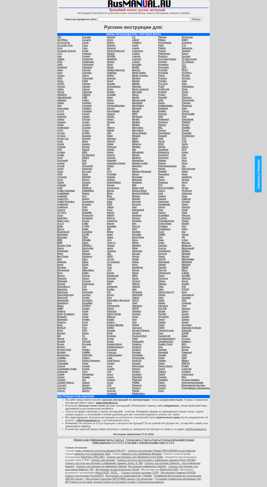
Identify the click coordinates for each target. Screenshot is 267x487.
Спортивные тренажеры (196, 388)
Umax (185, 152)
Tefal (184, 81)
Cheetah (86, 72)
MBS (134, 114)
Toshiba (186, 127)
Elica (85, 259)
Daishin (86, 138)
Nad (134, 207)
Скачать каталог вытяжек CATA (140, 472)
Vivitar (185, 221)
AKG (60, 78)
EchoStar (87, 231)
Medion (136, 122)
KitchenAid (113, 305)
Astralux (62, 177)
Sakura (162, 199)
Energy (86, 275)
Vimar (185, 204)
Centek (86, 56)
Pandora (137, 344)
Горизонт (187, 352)
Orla (134, 322)
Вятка (185, 349)
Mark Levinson (140, 89)
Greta (110, 89)
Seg (160, 237)
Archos (61, 136)
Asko (60, 171)
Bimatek (62, 278)
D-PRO (86, 133)
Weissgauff (188, 248)
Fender (86, 319)
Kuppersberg (114, 344)
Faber (85, 314)
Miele (135, 138)
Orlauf (135, 325)
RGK (160, 138)
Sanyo (161, 207)
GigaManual (160, 475)
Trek (184, 116)
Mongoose (138, 160)
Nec (134, 223)
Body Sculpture (65, 314)
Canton (61, 380)
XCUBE (186, 275)
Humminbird (114, 182)
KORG (110, 327)
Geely (110, 40)
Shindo (162, 264)
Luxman (136, 59)
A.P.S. (60, 130)
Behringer (62, 251)
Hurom (111, 185)
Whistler (186, 264)
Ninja (135, 248)
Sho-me (162, 270)
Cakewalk (62, 363)
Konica (111, 322)
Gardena (87, 388)
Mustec (136, 196)
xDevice (186, 278)
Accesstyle (63, 42)
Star (160, 347)
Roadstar (163, 149)
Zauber (185, 316)
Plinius (162, 40)
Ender (85, 273)
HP (108, 168)
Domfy (86, 199)
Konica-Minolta (115, 325)
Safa (160, 193)
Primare (162, 78)
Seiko (161, 242)
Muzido (136, 199)
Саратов (186, 369)
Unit (184, 155)
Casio (85, 42)
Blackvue (62, 292)
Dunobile (87, 212)
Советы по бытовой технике (85, 482)
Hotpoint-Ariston (116, 163)
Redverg (163, 122)
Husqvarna (113, 188)
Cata (84, 48)
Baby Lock (63, 221)
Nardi (135, 212)
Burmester (63, 355)
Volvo (185, 229)
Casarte (86, 40)
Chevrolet (87, 78)
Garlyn (86, 390)
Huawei (111, 177)
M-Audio (136, 64)
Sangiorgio (164, 204)
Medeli (135, 119)
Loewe (135, 48)
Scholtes (163, 226)
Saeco (161, 190)
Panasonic (138, 341)
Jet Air (110, 259)
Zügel (185, 336)
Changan (87, 67)
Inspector (112, 221)
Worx (184, 270)
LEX (109, 385)
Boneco (61, 322)
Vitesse (186, 215)
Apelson (61, 116)
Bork (60, 325)
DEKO (85, 157)
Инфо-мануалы (102, 442)
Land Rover (113, 360)
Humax (111, 179)
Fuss (85, 371)
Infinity (110, 215)
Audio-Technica (65, 201)
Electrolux (87, 248)
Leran (110, 382)
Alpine (60, 103)
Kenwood (112, 286)
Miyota (136, 155)
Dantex (86, 144)
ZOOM (185, 333)
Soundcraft (164, 336)
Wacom (186, 242)
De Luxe (86, 171)
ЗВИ (184, 358)
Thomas (186, 103)
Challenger (88, 62)
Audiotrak (62, 204)
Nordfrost (137, 267)
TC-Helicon (188, 62)
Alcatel (61, 86)
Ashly (60, 168)
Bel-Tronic (63, 256)
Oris (134, 319)
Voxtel (185, 234)
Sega (161, 240)
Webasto (186, 245)
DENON (86, 177)
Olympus (137, 292)
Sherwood (163, 262)
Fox (84, 347)
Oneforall (137, 295)
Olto (134, 289)
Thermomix (188, 100)
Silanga (162, 284)
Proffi (161, 86)
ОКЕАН (186, 363)
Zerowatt (186, 325)
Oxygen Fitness (141, 330)
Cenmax (86, 53)
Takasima (187, 48)
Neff (134, 229)
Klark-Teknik (114, 314)
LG (133, 37)
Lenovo (111, 380)
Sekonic (162, 245)
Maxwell (136, 108)
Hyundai (111, 174)
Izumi (110, 234)
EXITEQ (86, 305)
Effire (85, 237)
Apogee (61, 122)
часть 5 (157, 440)
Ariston (61, 146)
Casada (86, 37)
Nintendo (137, 251)
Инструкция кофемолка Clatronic (147, 466)
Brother (61, 352)
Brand (60, 338)
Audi (59, 188)
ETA (84, 286)
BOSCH (61, 327)
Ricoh (161, 141)
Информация (98, 440)
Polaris (162, 48)
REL (160, 127)
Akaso (61, 75)
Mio (134, 149)
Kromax (111, 336)
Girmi (110, 64)
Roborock (163, 152)
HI (108, 125)
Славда (186, 371)
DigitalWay (88, 190)
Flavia (85, 333)
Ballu (60, 226)
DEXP (85, 185)
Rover (161, 179)
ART (59, 149)
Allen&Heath (64, 97)
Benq (60, 264)
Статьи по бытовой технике (178, 440)
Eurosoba (87, 292)
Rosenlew (163, 174)
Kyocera (111, 352)
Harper (111, 108)
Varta (184, 163)
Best (60, 273)
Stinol (161, 363)
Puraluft (162, 97)
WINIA (185, 267)
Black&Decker (65, 295)
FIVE (84, 330)
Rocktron (163, 157)
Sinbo (161, 300)
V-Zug (185, 240)
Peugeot (136, 374)
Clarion (86, 86)
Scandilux (163, 215)
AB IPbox (62, 40)
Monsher (137, 166)
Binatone (62, 281)
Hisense (111, 138)
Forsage (86, 344)
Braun (60, 344)
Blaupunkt (63, 300)
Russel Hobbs (166, 188)
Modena (136, 157)
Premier (162, 62)
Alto (59, 105)
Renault (162, 136)
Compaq (86, 105)
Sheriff (162, 259)
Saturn (162, 212)
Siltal (161, 286)
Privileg (162, 81)
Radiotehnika (165, 105)
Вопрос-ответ (82, 440)
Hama (110, 100)
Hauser (111, 114)
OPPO (135, 308)
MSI (134, 185)
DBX (84, 152)
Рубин (185, 366)
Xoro (184, 292)
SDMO (161, 234)
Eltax (85, 267)
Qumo (161, 103)
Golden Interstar (116, 70)
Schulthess (164, 229)
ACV (59, 53)
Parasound (138, 358)
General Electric (116, 51)
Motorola (137, 179)
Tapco (185, 53)
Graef (110, 81)
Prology (162, 92)
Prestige (163, 70)
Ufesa (185, 146)
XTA (184, 286)
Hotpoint (111, 160)
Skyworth (163, 316)
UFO (184, 149)
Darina (86, 146)
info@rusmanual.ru (196, 429)
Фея (184, 377)
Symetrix (187, 42)
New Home (138, 237)
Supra (161, 382)
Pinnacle (137, 385)
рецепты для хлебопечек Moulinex (142, 453)
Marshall (137, 92)
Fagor (85, 316)
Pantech (136, 347)
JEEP (110, 256)
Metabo (136, 136)
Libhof (135, 40)
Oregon (136, 314)
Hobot (110, 144)
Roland (162, 160)
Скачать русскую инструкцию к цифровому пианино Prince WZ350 (156, 460)
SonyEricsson (166, 330)
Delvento (87, 168)
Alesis (60, 92)
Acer (60, 48)
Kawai (110, 281)
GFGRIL (111, 56)
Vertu (184, 182)
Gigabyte (112, 59)
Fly (83, 336)
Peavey (136, 369)
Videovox (187, 193)
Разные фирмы (191, 380)
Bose (60, 330)
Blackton (62, 289)
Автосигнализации (192, 382)
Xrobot (185, 284)
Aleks (60, 89)
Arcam (61, 133)
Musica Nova (139, 190)
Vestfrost (187, 190)
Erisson (86, 281)
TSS (184, 138)
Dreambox (88, 201)
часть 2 (120, 440)
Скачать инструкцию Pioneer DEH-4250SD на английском (161, 450)
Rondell (162, 171)
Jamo (110, 248)
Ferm (85, 322)
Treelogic (187, 133)
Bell (59, 259)
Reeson (162, 114)
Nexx (135, 240)
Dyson (85, 221)
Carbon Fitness (65, 382)
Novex (135, 270)
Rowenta (163, 182)
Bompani (62, 319)
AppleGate (63, 127)
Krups (110, 341)
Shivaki (162, 267)
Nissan (136, 253)
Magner (136, 78)
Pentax (136, 371)
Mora (135, 168)
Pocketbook (164, 42)
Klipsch (111, 316)
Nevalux (136, 234)
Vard (184, 160)
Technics (187, 72)
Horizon (111, 157)
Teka (184, 83)
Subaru (162, 371)
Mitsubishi (137, 152)
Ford (84, 338)
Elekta (85, 251)
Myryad (136, 201)
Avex (60, 215)
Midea (135, 141)
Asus (60, 179)
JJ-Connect (113, 262)
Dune (85, 210)
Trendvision (188, 136)
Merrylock (137, 130)
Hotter (110, 166)
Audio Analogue (66, 190)
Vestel (185, 188)
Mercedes (137, 127)
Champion (87, 64)
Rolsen (162, 163)
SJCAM (162, 308)
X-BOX (185, 273)
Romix (161, 168)
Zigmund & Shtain (191, 327)
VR (183, 237)
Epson (85, 278)
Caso (85, 45)
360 (59, 37)
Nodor (135, 259)
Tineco (185, 111)
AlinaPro (62, 94)
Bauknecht (63, 231)
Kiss (109, 303)
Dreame (86, 204)
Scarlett (162, 218)
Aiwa (60, 70)
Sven (161, 390)
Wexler (185, 256)
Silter (161, 289)
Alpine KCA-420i (168, 469)
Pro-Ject (163, 83)
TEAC (185, 70)
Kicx (109, 297)
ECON (85, 234)
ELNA (85, 264)
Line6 (135, 45)
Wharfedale (188, 259)
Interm (110, 223)
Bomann (62, 316)
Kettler (111, 289)
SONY (161, 327)
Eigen (85, 242)
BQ (59, 336)
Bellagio (61, 262)
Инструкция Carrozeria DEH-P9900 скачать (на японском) (119, 478)
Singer (161, 303)
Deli (84, 160)
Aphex (61, 119)
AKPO (60, 83)
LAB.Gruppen (114, 355)
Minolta (136, 146)
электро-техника (148, 442)
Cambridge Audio (67, 369)
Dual (84, 207)
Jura (109, 267)
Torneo (185, 125)
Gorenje (111, 78)
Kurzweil (111, 349)
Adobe (61, 59)
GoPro (110, 75)
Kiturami (111, 311)
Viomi (185, 210)
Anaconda (63, 108)
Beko (60, 253)
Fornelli (86, 341)
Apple (60, 125)
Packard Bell (139, 336)
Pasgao (136, 363)
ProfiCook (163, 89)
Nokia (135, 262)
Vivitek (185, 223)
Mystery (136, 204)
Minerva (136, 144)
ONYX (135, 300)
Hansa (110, 103)
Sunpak (162, 377)
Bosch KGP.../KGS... (107, 472)
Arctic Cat (63, 138)
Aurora (61, 210)
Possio (162, 51)
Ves (184, 185)
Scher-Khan (164, 223)
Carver (61, 390)
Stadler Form (165, 344)
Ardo (60, 141)
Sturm (161, 369)
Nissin (135, 256)
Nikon (135, 242)
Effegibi (86, 240)
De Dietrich (88, 155)
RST (160, 185)
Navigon (136, 221)
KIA (109, 292)
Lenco (110, 377)
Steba (161, 358)
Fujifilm (86, 352)
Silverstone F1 (166, 292)
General (111, 48)
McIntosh (137, 116)
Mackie (136, 70)
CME (84, 97)
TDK (184, 67)
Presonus (163, 67)
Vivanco (186, 218)
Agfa (60, 64)
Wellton (186, 251)
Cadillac (61, 358)
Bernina (61, 267)
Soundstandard (166, 338)
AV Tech (61, 212)
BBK (60, 242)
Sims (161, 297)
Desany (86, 182)
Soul (160, 333)
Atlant (60, 182)
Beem (60, 248)
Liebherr (137, 42)
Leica (110, 374)
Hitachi (111, 141)
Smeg (161, 319)
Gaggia (86, 377)
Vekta (185, 171)
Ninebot (136, 245)
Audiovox (62, 207)
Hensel (111, 122)
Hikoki (110, 130)
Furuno (86, 366)
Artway (61, 152)
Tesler (185, 92)
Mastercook (138, 100)
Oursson (137, 327)
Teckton (186, 78)
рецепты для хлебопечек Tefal (92, 453)
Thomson (187, 105)
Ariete (60, 144)
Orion (135, 316)
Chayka (86, 70)
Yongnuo (186, 303)
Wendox (186, 253)
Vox (184, 231)
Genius (111, 53)
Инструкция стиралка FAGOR (178, 472)
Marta (135, 94)
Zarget (185, 314)
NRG (134, 275)
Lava (109, 366)
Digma (85, 193)
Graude (111, 83)
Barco (60, 229)
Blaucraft (62, 297)
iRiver (110, 231)
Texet (185, 94)
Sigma (161, 281)
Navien (136, 218)
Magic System (140, 75)
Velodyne (187, 177)
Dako (85, 141)
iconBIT (111, 199)
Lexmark (112, 393)
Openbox (137, 305)
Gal (84, 380)
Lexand (111, 388)
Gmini (110, 67)
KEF (109, 284)
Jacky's (111, 242)
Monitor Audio (140, 163)
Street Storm (165, 366)
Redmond (163, 119)
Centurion (87, 59)
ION (109, 229)
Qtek (160, 100)
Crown (85, 122)
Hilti (109, 133)
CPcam (86, 119)
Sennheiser (164, 251)
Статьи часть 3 (134, 440)
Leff (109, 371)
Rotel (161, 177)
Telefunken (188, 86)
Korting (111, 330)
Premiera (163, 64)
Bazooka (62, 237)
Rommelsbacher (167, 166)
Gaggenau (87, 374)
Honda (110, 149)
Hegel (110, 119)
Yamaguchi (188, 295)
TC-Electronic (189, 59)
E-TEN (85, 226)
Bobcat (61, 311)
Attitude (61, 185)
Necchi (136, 226)
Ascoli (60, 166)
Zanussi (186, 308)
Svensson (187, 37)
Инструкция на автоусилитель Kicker (117, 469)
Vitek (184, 212)
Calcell (61, 366)
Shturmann (164, 273)
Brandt (61, 341)
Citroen (86, 83)
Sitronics (163, 305)
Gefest (110, 42)
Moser (135, 174)
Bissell (61, 284)
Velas (185, 174)
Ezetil (85, 311)
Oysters (136, 333)
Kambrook (113, 275)
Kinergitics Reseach (118, 300)
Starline (162, 349)
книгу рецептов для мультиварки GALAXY (101, 450)
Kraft (110, 333)
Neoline (136, 231)
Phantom (137, 377)
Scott (161, 231)
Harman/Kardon (116, 105)
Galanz (86, 382)
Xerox (185, 281)
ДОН (184, 355)
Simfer (162, 295)
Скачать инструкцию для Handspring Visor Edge (135, 456)
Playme (162, 37)
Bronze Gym (64, 349)
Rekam (162, 125)
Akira (60, 81)
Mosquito (137, 177)
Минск (185, 360)
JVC (109, 270)
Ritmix (161, 146)
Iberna (110, 190)
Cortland (87, 111)
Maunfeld (137, 103)
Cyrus (85, 130)
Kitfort (110, 308)
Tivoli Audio (188, 114)
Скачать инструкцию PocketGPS (84, 475)
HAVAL (111, 116)
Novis (135, 273)
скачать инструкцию (103, 460)
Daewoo (86, 136)
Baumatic (62, 234)
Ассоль (186, 338)
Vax (184, 166)
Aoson (61, 114)
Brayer (61, 347)
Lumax (136, 53)
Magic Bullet (139, 72)
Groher (111, 92)
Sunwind (163, 380)
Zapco (185, 311)
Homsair (111, 146)
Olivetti (136, 286)
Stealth (162, 355)
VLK (184, 226)
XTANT (185, 289)
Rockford (163, 155)
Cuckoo (86, 127)
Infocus (111, 218)
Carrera (61, 388)
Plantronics (138, 393)
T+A (184, 45)
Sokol (161, 325)
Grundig (111, 94)
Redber (162, 111)
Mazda (135, 111)
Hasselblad (113, 111)
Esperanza (88, 284)
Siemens (163, 278)
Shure (161, 275)
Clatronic (87, 92)
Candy (61, 374)
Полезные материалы (151, 482)
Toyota (185, 130)
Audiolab (62, 196)
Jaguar (111, 245)
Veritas (185, 179)
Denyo (85, 179)
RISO (161, 144)
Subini (161, 374)
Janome (111, 251)
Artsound (62, 160)
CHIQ (85, 81)
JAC (109, 240)
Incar (110, 210)
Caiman (61, 360)
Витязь (186, 347)
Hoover (111, 155)
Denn (85, 174)
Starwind (163, 352)
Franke (86, 349)
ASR (59, 174)
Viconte (186, 201)
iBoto (110, 193)
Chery (85, 75)
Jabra (110, 237)
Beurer (61, 275)
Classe (86, 89)
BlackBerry (63, 286)
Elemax (86, 253)
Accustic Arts (65, 45)
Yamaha (186, 297)
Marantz (136, 86)
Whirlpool (187, 262)
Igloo (109, 201)
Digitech (86, 188)
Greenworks (114, 86)
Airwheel (62, 67)
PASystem (138, 366)
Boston (61, 333)
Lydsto (136, 62)
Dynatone (87, 218)
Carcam (61, 385)
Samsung (163, 201)
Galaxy (86, 385)
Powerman (164, 53)
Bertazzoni (63, 270)
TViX (184, 141)
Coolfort (86, 108)
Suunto (162, 385)
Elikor (85, 262)
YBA (184, 300)
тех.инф (131, 442)
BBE (59, 240)
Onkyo (135, 297)
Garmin (111, 37)
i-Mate (110, 207)
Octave (136, 281)
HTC (109, 171)
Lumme (136, 56)
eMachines (88, 270)
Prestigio (163, 72)
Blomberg (62, 303)
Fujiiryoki (87, 355)
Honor (110, 152)
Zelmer (185, 319)
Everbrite (87, 300)
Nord (135, 264)
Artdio (60, 155)
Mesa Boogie (139, 133)
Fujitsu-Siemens (91, 360)
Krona (110, 338)
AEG (59, 62)
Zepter (185, 322)
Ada (59, 56)
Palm (135, 338)
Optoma (136, 311)
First (84, 327)
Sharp (161, 256)
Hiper (110, 136)
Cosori (86, 114)
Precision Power (167, 59)
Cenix (85, 51)
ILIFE (109, 204)
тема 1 (163, 442)
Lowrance (137, 51)
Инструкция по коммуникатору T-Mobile (129, 475)
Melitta (136, 125)
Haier (110, 97)
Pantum (136, 352)
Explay (86, 308)
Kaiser (110, 273)
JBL (109, 253)
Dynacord (87, 215)
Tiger (184, 108)
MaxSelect (138, 105)
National (136, 215)
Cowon (86, 116)
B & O (60, 223)
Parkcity (137, 360)
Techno (186, 75)
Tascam (186, 56)
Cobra (85, 100)
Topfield (186, 122)
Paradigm (137, 355)
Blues (60, 305)
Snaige (162, 322)
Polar (161, 45)
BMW (60, 308)
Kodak (110, 319)
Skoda (161, 311)
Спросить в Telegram (258, 174)
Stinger (162, 360)
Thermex (187, 97)
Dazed (85, 149)
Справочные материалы (182, 478)
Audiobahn (63, 193)
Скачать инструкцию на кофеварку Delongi (101, 466)
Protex (162, 94)
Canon (61, 377)
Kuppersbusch (115, 347)
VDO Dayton (188, 168)
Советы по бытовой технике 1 (120, 482)
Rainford (163, 108)
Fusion (86, 369)
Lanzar (111, 363)
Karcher (111, 278)
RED (160, 116)
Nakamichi (138, 210)
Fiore (85, 325)
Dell (84, 163)
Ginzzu (110, 62)
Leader (111, 369)
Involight (111, 226)
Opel (134, 303)
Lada (109, 358)
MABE (135, 67)
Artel (60, 157)
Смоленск (187, 374)
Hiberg (110, 127)
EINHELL (87, 245)
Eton (84, 289)
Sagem (162, 196)
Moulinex (137, 182)
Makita (136, 83)
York (184, 305)
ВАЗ (184, 344)
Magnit (136, 81)
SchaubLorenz (166, 221)
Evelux (86, 297)
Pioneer (136, 388)
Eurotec (86, 295)
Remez (162, 130)
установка (161, 478)
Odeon (135, 284)
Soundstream (165, 341)
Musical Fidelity (140, 193)
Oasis (135, 278)
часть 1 (110, 440)
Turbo (185, 144)
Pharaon (137, 380)
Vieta (184, 196)
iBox (109, 196)
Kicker (110, 295)
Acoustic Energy (66, 51)
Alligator (62, 100)
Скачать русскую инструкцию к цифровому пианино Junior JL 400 (104, 463)
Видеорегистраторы (193, 385)
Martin (135, 97)
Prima (161, 75)
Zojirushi (186, 330)
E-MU (85, 223)
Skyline (162, 314)
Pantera (136, 349)
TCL (184, 64)
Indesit (110, 212)
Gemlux (111, 45)
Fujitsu (86, 358)
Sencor (162, 248)
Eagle (85, 229)
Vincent (186, 207)
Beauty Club (64, 245)
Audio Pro (62, 199)
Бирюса (186, 341)
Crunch (86, 125)
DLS (84, 196)
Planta (135, 390)
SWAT (185, 40)
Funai (85, 363)
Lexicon (111, 390)
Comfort (86, 103)
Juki (109, 264)
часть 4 (148, 440)
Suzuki (162, 388)
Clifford (86, 94)
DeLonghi (87, 166)
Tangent (186, 51)
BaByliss (62, 218)
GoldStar (112, 72)
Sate (160, 210)
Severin (162, 253)
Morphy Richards (141, 171)
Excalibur (87, 303)
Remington (164, 133)
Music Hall (138, 188)
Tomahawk (188, 119)
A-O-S (60, 111)
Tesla (184, 89)
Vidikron (186, 199)
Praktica (163, 56)
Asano (61, 163)
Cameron (62, 371)
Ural (184, 157)
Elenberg (87, 256)
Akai (59, 72)
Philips (136, 382)
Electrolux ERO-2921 (93, 456)
